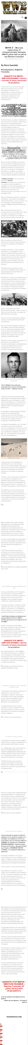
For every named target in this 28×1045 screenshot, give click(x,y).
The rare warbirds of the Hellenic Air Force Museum (13, 997)
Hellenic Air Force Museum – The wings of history (15, 1001)
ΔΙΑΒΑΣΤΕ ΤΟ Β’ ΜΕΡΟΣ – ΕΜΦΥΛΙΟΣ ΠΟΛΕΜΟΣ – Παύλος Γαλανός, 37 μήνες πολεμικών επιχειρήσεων (14, 79)
